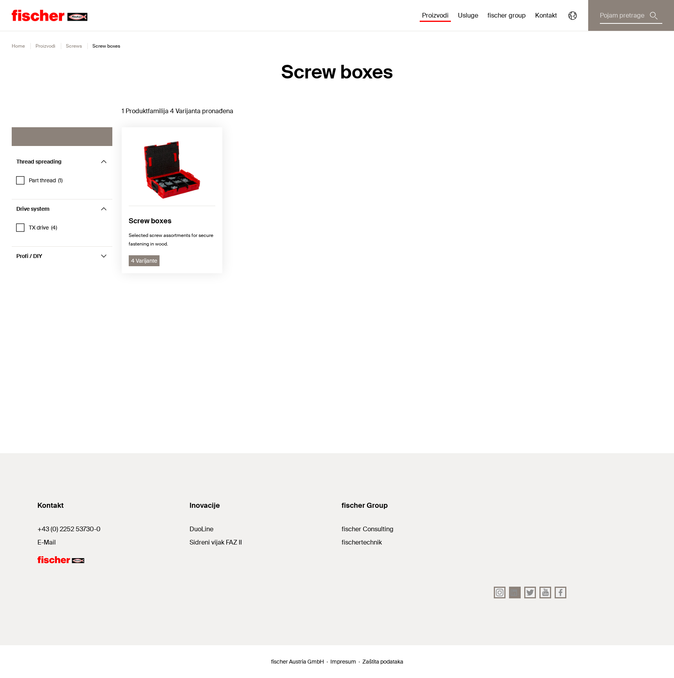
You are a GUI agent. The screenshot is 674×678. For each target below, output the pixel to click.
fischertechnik (362, 542)
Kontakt (546, 15)
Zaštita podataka (382, 661)
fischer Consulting (368, 529)
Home (18, 46)
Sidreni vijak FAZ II (216, 542)
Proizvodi (45, 46)
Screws (74, 46)
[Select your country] (572, 15)
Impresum (343, 661)
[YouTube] (545, 592)
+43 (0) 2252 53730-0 (69, 529)
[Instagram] (500, 592)
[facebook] (560, 592)
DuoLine (201, 529)
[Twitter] (530, 592)
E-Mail (46, 542)
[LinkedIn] (515, 592)
